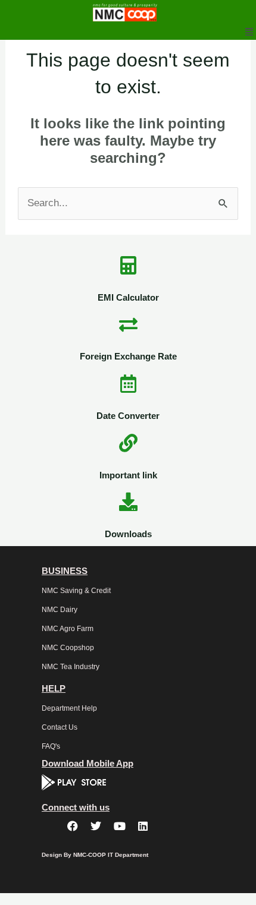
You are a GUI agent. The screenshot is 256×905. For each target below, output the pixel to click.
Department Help (69, 708)
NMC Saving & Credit (76, 590)
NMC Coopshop (68, 648)
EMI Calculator (128, 297)
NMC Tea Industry (70, 667)
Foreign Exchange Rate (128, 356)
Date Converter (128, 416)
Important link (128, 475)
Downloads (128, 534)
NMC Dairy (59, 610)
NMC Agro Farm (67, 629)
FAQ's (51, 746)
